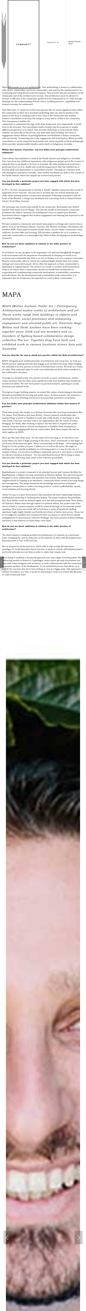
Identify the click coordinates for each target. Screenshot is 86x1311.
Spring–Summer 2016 (74, 42)
